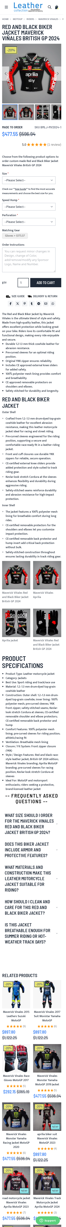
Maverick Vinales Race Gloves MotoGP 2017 (16, 1078)
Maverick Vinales (48, 19)
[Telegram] (39, 303)
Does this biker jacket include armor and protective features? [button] (27, 849)
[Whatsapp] (53, 303)
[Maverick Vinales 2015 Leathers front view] (16, 994)
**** (20, 189)
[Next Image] (57, 73)
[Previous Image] (5, 73)
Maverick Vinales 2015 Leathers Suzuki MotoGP (16, 1016)
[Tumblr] (31, 303)
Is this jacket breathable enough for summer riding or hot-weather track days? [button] (27, 933)
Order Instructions (13, 244)
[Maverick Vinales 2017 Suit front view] (47, 994)
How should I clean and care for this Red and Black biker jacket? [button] (27, 907)
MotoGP (17, 19)
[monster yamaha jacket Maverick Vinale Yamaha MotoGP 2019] (47, 1058)
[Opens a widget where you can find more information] (48, 1220)
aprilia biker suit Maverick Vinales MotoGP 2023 (47, 1138)
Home (5, 19)
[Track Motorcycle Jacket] (47, 1180)
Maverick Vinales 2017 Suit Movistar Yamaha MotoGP (47, 1016)
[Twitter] (17, 303)
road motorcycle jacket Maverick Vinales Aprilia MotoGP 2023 (16, 1202)
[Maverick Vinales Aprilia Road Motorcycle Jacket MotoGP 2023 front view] (16, 1180)
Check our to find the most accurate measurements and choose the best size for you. (28, 191)
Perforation (9, 215)
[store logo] (28, 7)
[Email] (46, 303)
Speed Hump (9, 200)
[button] (10, 112)
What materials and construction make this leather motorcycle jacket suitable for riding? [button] (28, 878)
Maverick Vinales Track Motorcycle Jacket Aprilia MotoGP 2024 (47, 1202)
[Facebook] (10, 303)
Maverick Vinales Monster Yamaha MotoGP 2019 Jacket (47, 1080)
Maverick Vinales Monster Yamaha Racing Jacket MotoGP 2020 (16, 1141)
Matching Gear (11, 230)
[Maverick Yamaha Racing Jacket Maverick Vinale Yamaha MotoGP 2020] (16, 1116)
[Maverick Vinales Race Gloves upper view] (16, 1058)
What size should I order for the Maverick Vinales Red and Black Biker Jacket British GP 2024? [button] (29, 824)
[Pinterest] (24, 303)
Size (4, 174)
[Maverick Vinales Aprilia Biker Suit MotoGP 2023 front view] (47, 1116)
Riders (30, 19)
